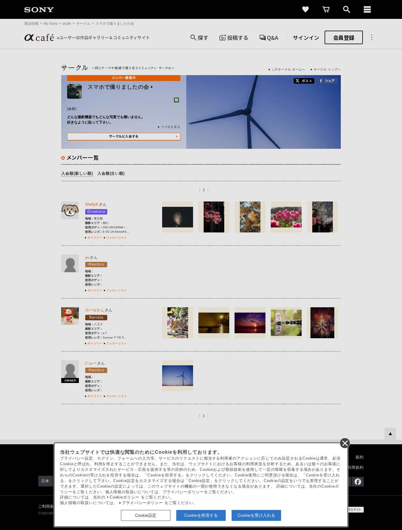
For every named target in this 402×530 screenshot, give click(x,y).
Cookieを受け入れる (256, 515)
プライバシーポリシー (142, 503)
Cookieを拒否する (201, 515)
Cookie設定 (145, 515)
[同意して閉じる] (345, 443)
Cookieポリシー (125, 497)
